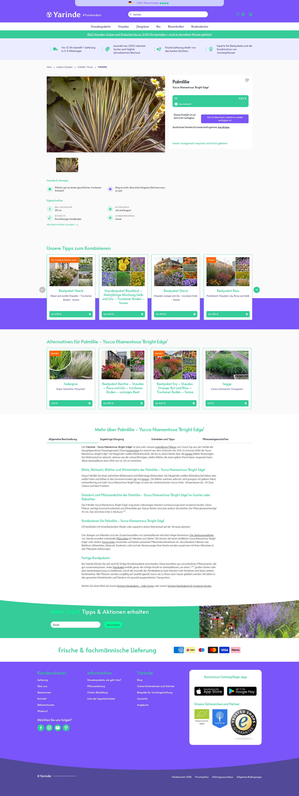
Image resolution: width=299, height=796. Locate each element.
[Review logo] (219, 724)
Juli (134, 479)
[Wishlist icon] (89, 260)
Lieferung (42, 680)
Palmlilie (102, 67)
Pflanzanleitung (96, 686)
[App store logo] (209, 691)
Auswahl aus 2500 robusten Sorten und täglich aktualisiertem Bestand (129, 49)
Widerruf (42, 711)
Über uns (42, 686)
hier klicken (223, 127)
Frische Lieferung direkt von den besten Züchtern (180, 49)
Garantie (142, 698)
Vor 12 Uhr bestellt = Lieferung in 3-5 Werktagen (78, 49)
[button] (250, 14)
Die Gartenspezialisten (202, 535)
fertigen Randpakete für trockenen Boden (189, 586)
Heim (49, 67)
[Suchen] (131, 14)
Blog (139, 680)
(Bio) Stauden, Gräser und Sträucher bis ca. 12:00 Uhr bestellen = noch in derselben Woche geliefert (149, 34)
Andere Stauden (65, 67)
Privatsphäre (202, 776)
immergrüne (132, 450)
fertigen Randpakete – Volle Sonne (135, 586)
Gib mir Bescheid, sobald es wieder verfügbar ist (225, 119)
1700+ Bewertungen (148, 3)
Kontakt (42, 698)
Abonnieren (113, 624)
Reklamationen (45, 704)
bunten (188, 454)
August (145, 479)
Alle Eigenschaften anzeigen (61, 225)
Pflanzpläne (122, 539)
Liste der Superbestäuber (101, 698)
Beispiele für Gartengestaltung (154, 692)
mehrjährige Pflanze (165, 447)
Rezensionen (44, 692)
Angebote (142, 704)
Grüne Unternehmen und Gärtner (156, 686)
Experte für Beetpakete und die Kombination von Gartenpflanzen (234, 49)
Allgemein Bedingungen (249, 776)
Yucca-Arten (108, 542)
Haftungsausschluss (222, 776)
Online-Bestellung (97, 692)
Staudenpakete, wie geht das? (104, 680)
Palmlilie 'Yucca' (85, 67)
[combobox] (168, 14)
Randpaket (118, 567)
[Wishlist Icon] (247, 80)
